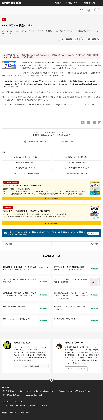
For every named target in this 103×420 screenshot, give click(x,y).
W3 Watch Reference (13, 395)
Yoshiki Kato (10, 391)
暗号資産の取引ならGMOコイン (77, 173)
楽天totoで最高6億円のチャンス (26, 162)
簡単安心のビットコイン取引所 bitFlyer (26, 173)
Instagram (34, 405)
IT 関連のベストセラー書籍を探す (77, 157)
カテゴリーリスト (72, 3)
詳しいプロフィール (78, 368)
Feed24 (51, 62)
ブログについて (89, 3)
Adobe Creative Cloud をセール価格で (26, 157)
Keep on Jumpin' (84, 391)
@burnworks (9, 405)
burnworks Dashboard (34, 395)
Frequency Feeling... (66, 391)
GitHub (44, 405)
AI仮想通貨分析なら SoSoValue (26, 168)
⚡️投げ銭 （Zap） (67, 141)
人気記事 (58, 3)
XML (3, 19)
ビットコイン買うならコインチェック (77, 168)
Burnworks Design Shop (44, 391)
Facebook (22, 405)
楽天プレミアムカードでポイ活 (77, 162)
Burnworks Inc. (25, 391)
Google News (29, 104)
